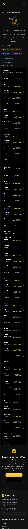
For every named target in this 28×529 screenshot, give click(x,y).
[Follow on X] (2, 509)
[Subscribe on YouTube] (10, 509)
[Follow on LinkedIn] (12, 509)
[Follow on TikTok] (7, 509)
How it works (4, 526)
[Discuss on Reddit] (15, 509)
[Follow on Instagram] (5, 509)
